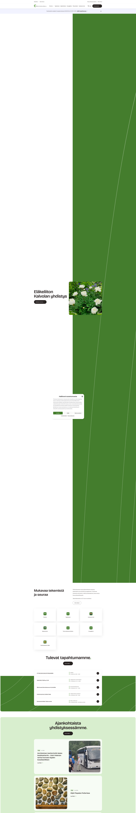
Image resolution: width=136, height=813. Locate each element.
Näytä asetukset (78, 413)
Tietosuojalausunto (70, 415)
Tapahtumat (57, 5)
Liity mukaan (76, 602)
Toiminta (51, 5)
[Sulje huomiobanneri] (101, 11)
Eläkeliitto (36, 1)
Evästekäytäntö (64, 415)
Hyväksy (58, 413)
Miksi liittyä (100, 1)
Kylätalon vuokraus (39, 301)
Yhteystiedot (75, 5)
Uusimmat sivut (82, 5)
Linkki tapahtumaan (82, 11)
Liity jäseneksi (96, 5)
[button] (82, 396)
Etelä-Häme (42, 1)
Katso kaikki (67, 663)
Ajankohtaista (63, 5)
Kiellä (68, 413)
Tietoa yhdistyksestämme (92, 1)
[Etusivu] (40, 6)
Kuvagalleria (69, 5)
